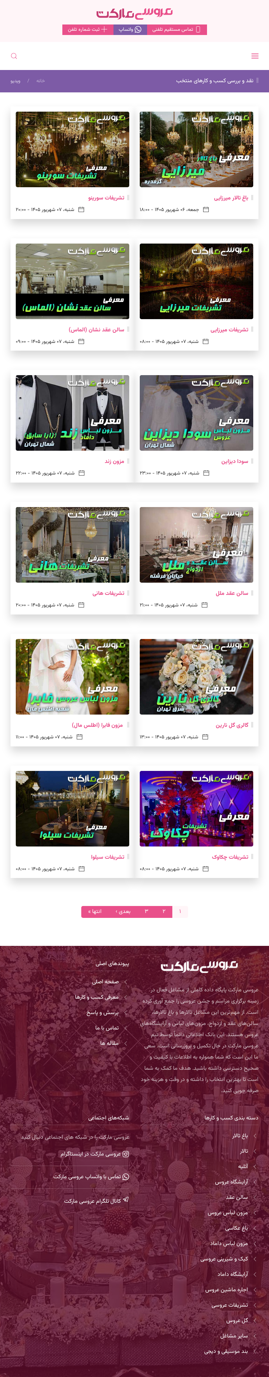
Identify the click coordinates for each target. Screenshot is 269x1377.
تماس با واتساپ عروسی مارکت (87, 1177)
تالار (244, 1151)
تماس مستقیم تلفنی (173, 30)
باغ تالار (240, 1136)
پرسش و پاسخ (103, 1013)
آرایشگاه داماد (233, 1274)
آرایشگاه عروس (231, 1182)
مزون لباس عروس (228, 1213)
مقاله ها (109, 1043)
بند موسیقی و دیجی (226, 1351)
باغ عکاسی (236, 1228)
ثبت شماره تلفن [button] (84, 30)
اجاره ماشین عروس (226, 1290)
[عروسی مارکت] (134, 14)
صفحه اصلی (105, 982)
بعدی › (123, 911)
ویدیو (15, 81)
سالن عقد (237, 1197)
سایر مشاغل (234, 1336)
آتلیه (243, 1166)
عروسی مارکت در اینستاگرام (91, 1154)
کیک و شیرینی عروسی (224, 1259)
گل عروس (237, 1320)
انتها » (95, 911)
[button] (254, 56)
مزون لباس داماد (229, 1243)
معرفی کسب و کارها (97, 997)
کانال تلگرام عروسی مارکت (93, 1201)
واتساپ (126, 30)
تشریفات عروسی (230, 1305)
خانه (40, 81)
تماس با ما (107, 1028)
